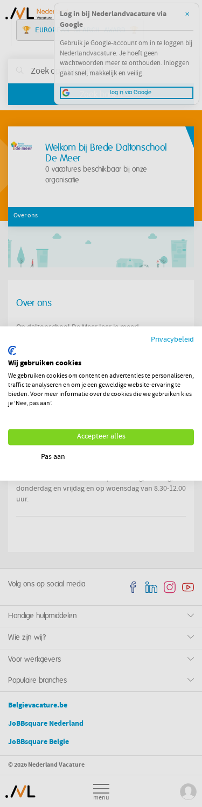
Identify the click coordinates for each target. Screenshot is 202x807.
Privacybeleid (172, 340)
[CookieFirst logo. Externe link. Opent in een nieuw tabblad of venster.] (12, 350)
